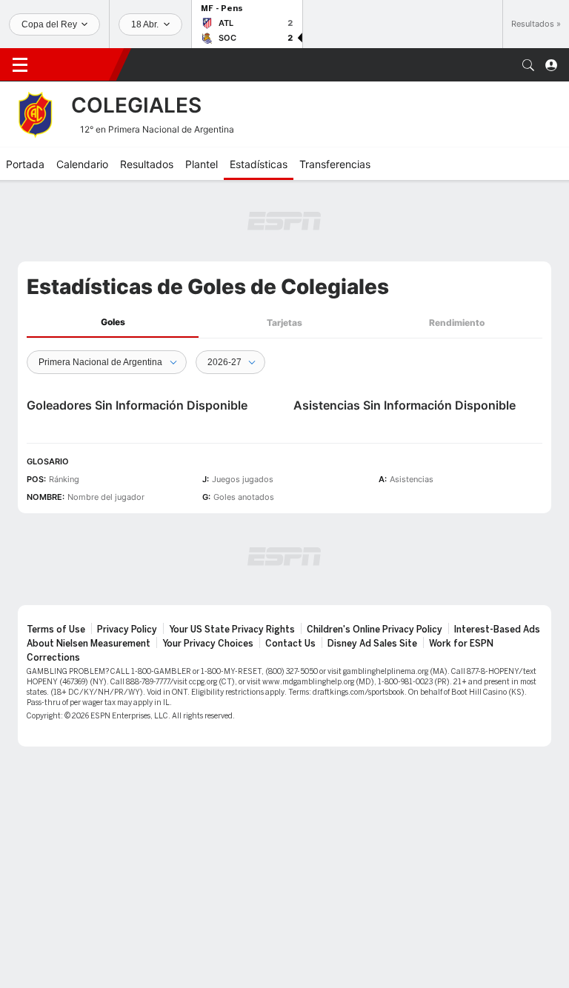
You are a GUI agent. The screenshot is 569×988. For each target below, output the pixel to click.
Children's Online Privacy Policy (374, 629)
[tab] (113, 322)
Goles (113, 321)
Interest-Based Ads (497, 629)
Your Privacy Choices (207, 643)
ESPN (78, 64)
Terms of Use (56, 629)
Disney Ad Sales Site (372, 643)
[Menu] (20, 65)
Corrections (53, 657)
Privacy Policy (127, 629)
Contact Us (290, 643)
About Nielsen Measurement (88, 643)
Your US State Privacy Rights (232, 629)
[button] (528, 65)
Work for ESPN (461, 643)
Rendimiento (457, 322)
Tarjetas (284, 322)
